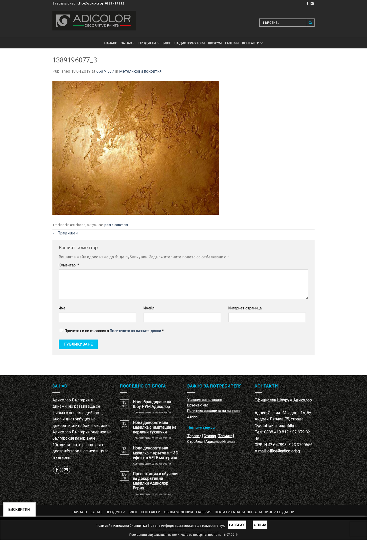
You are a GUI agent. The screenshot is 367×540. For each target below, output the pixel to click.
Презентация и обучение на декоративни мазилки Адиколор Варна (156, 481)
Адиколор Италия (220, 442)
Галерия (232, 43)
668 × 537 (105, 71)
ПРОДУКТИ (147, 43)
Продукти (115, 512)
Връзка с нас (197, 405)
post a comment (116, 225)
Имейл (149, 308)
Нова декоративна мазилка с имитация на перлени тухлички (154, 427)
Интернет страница (245, 308)
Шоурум (215, 43)
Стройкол (195, 442)
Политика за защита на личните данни (255, 512)
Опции (260, 525)
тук (222, 526)
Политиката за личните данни (135, 331)
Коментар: (69, 265)
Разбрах (237, 525)
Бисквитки (19, 510)
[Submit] (310, 22)
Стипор (210, 436)
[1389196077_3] (135, 147)
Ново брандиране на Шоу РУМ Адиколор (152, 404)
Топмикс (225, 436)
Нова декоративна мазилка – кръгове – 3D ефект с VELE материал (155, 453)
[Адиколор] (94, 20)
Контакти (151, 512)
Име (62, 308)
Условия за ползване (204, 400)
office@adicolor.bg (283, 451)
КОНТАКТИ (250, 43)
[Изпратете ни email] (312, 3)
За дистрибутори (190, 43)
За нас (126, 43)
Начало (110, 43)
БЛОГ (167, 43)
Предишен (65, 233)
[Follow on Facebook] (307, 3)
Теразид (194, 436)
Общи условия (178, 512)
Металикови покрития (140, 71)
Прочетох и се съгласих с (114, 331)
